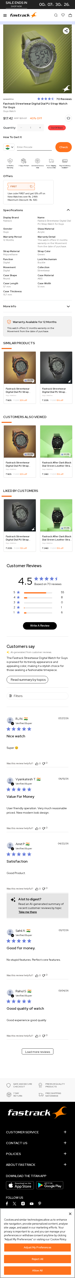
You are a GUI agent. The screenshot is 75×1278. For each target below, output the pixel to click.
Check (63, 147)
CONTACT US (16, 1143)
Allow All (37, 1270)
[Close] (70, 1213)
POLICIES (13, 1154)
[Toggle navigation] (5, 15)
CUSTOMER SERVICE (22, 1132)
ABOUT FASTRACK (20, 1165)
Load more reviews (37, 1052)
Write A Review (39, 625)
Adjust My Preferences (37, 1247)
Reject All (37, 1259)
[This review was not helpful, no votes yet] (43, 763)
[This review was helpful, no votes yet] (36, 763)
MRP (16, 118)
